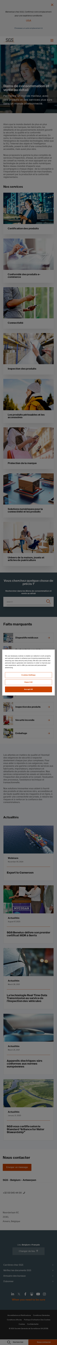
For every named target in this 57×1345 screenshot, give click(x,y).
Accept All (28, 689)
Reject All (28, 682)
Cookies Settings (28, 675)
